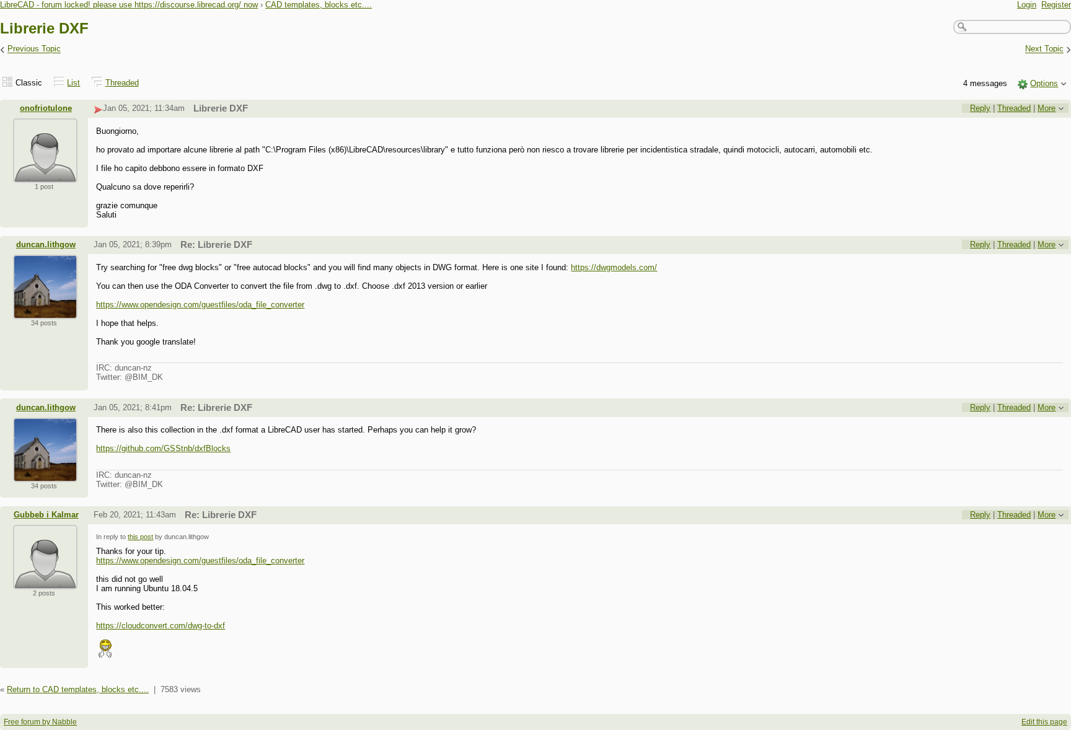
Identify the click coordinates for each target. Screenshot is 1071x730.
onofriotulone (46, 108)
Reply (980, 108)
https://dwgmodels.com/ (614, 267)
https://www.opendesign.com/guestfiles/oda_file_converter (200, 304)
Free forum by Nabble (40, 722)
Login (1026, 4)
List (73, 82)
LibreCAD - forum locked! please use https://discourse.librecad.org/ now (129, 4)
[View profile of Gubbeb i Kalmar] (45, 581)
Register (1056, 4)
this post (140, 536)
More (1047, 108)
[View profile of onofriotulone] (45, 175)
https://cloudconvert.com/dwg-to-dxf (160, 625)
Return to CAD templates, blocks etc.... (78, 689)
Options (1044, 83)
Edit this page (1044, 722)
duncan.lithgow (46, 244)
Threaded (122, 82)
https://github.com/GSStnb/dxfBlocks (163, 448)
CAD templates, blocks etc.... (318, 4)
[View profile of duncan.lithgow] (45, 311)
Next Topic (1044, 49)
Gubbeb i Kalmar (46, 514)
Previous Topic (34, 49)
